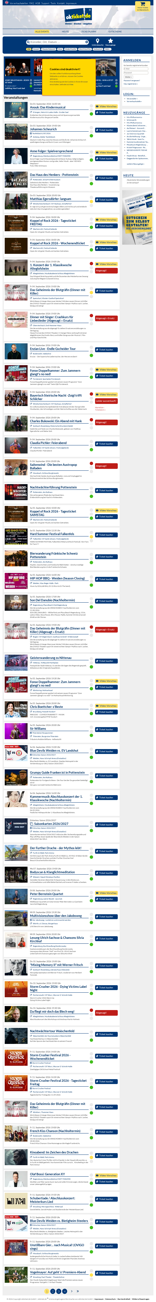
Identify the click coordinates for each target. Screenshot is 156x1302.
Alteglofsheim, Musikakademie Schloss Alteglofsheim (54, 273)
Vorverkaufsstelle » (134, 101)
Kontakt (61, 3)
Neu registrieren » (131, 84)
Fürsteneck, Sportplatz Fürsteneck (46, 379)
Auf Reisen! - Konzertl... (136, 128)
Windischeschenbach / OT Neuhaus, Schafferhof (52, 204)
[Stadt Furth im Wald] (31, 1157)
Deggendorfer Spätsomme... (138, 158)
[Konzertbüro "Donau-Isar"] (31, 711)
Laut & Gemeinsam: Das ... (137, 131)
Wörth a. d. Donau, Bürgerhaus (45, 923)
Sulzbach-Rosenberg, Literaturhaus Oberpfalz (51, 970)
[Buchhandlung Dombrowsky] (31, 946)
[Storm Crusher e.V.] (31, 995)
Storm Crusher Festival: (41, 1063)
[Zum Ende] (78, 1291)
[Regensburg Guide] (31, 605)
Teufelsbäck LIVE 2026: (41, 133)
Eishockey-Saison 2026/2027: (44, 755)
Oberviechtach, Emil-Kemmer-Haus (47, 325)
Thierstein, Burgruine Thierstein (45, 736)
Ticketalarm (88, 31)
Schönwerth (131, 120)
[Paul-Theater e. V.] (31, 1277)
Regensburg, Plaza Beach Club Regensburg (50, 605)
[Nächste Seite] (72, 1291)
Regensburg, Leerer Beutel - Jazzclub (47, 899)
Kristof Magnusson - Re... (137, 147)
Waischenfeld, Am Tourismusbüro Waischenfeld (52, 1036)
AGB (37, 3)
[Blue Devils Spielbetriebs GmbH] (31, 758)
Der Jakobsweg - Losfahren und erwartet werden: (51, 920)
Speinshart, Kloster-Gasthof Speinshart (48, 298)
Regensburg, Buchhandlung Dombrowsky (49, 946)
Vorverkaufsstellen (19, 3)
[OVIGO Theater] (31, 298)
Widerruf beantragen (140, 1299)
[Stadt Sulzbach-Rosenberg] (31, 426)
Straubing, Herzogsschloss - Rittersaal (48, 1206)
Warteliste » (99, 407)
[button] (128, 77)
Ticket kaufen (106, 112)
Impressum (71, 3)
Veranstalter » (132, 98)
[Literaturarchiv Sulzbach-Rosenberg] (31, 970)
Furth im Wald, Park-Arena (43, 853)
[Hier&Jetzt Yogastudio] (31, 877)
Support (45, 3)
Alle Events (42, 31)
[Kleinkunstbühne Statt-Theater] (31, 156)
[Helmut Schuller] (31, 923)
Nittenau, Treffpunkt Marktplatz (45, 663)
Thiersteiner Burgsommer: (42, 733)
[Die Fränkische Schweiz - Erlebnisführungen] (31, 179)
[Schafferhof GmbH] (31, 204)
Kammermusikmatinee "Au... (138, 142)
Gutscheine (115, 31)
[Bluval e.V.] (31, 1206)
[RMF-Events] (31, 112)
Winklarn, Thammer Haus (43, 1112)
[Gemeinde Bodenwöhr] (31, 353)
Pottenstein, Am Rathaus (42, 492)
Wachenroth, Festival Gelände (45, 229)
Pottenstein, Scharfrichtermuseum (46, 179)
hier (71, 84)
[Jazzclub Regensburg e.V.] (31, 899)
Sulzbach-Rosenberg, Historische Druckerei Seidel (53, 426)
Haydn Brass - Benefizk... (136, 156)
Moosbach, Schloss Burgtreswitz (46, 473)
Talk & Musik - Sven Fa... (136, 139)
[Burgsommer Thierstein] (31, 736)
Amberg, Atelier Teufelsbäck (44, 137)
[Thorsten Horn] (31, 473)
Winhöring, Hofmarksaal (43, 690)
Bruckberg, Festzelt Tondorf (44, 711)
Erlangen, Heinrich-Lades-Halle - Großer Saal (50, 112)
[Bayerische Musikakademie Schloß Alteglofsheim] (31, 273)
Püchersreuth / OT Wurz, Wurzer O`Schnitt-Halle (52, 995)
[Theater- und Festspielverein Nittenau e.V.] (31, 663)
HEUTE (65, 31)
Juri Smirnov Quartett (135, 134)
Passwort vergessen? (132, 80)
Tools (53, 3)
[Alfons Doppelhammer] (31, 379)
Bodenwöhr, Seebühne (42, 353)
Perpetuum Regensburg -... (137, 145)
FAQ (31, 3)
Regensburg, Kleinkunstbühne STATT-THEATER (52, 156)
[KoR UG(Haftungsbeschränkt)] (31, 229)
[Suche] (28, 42)
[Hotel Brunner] (31, 137)
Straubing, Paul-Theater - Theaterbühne (48, 1277)
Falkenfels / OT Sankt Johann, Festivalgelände (51, 448)
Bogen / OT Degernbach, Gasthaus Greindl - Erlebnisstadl (55, 637)
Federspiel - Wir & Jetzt (102, 80)
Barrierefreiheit (124, 1299)
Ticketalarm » (100, 410)
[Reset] (87, 42)
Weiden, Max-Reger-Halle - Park (45, 583)
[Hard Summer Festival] (31, 448)
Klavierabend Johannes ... (137, 125)
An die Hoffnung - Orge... (137, 136)
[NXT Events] (31, 583)
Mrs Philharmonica (134, 117)
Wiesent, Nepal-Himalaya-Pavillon (46, 877)
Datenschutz (110, 1299)
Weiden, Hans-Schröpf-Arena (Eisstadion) (49, 758)
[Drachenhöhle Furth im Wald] (31, 853)
